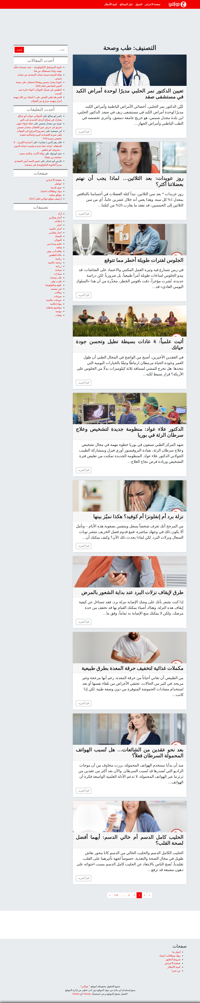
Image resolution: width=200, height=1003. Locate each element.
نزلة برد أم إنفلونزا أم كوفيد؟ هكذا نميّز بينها (138, 516)
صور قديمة (56, 187)
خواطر (58, 183)
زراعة (59, 266)
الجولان (58, 240)
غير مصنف (56, 288)
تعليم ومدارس (54, 243)
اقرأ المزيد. (83, 131)
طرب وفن (56, 281)
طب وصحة (56, 277)
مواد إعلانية (56, 303)
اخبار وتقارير (55, 232)
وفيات (58, 315)
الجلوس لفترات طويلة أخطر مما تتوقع (143, 260)
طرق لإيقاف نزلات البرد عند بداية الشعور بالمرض (132, 592)
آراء (60, 213)
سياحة (58, 270)
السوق (138, 4)
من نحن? (175, 970)
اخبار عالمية (55, 228)
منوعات (58, 296)
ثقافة (59, 247)
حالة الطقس (55, 255)
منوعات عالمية (54, 300)
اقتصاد (58, 236)
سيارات (58, 273)
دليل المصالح (126, 4)
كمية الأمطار (110, 4)
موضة (58, 311)
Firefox (76, 994)
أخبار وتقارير (55, 217)
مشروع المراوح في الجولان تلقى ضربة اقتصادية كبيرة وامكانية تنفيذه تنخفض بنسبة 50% (39, 135)
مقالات (58, 292)
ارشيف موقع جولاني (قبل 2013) (45, 198)
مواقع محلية (55, 195)
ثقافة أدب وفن (54, 251)
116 (116, 895)
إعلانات (58, 221)
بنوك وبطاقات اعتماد (51, 191)
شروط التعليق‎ (173, 959)
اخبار (59, 225)
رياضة (58, 258)
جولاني (85, 986)
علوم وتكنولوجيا (53, 285)
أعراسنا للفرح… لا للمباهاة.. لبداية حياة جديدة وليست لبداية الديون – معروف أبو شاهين (38, 146)
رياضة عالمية (55, 262)
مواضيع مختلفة (54, 307)
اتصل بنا (176, 952)
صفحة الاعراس (152, 4)
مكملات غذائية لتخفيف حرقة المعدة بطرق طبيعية (132, 668)
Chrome (86, 994)
